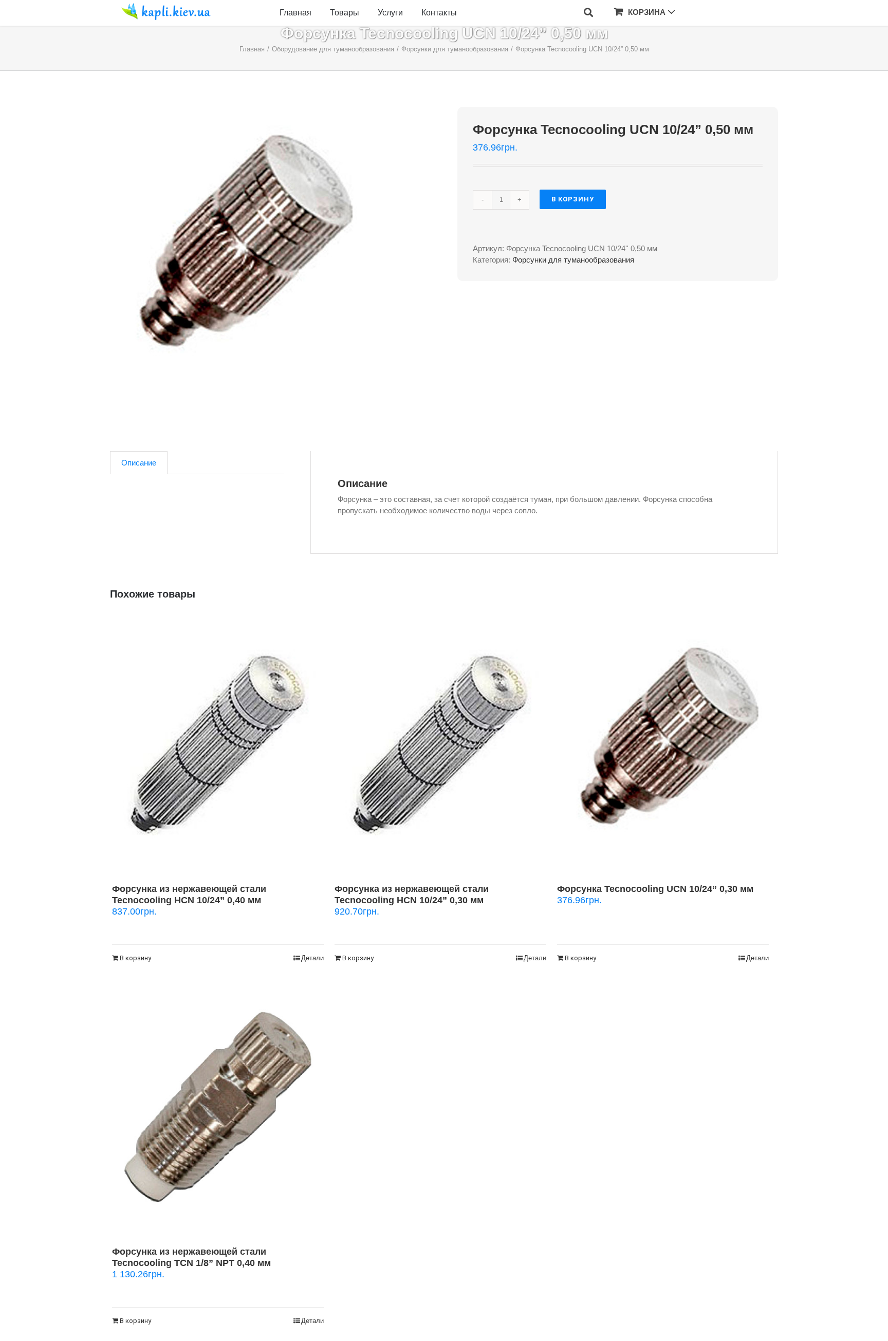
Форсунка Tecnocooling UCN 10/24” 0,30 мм (655, 889)
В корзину (572, 199)
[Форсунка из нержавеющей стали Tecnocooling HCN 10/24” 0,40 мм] (217, 744)
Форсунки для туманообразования (573, 259)
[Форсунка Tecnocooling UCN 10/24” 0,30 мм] (663, 744)
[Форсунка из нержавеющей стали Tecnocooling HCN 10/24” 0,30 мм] (440, 744)
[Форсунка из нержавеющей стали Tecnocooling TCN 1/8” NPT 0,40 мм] (217, 1107)
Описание (138, 462)
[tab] (139, 462)
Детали (312, 958)
